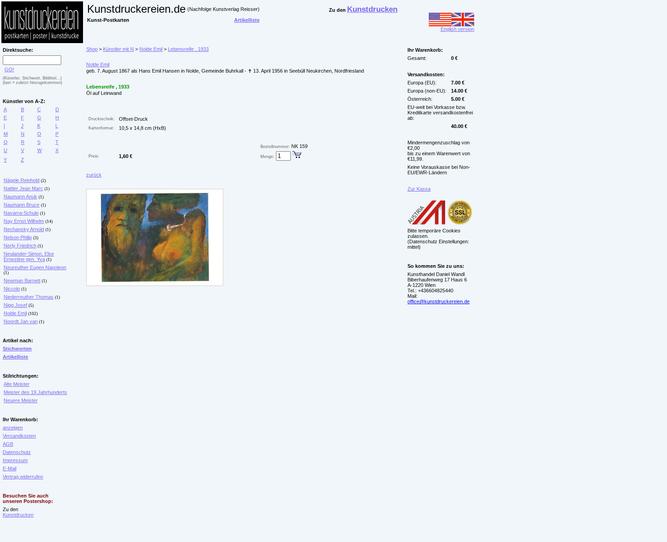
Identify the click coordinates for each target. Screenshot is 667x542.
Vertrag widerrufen (23, 476)
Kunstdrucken (18, 514)
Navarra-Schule (21, 213)
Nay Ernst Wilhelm (24, 221)
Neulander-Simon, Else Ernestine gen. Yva (29, 256)
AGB (8, 444)
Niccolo (12, 288)
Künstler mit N (118, 49)
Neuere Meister (21, 400)
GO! (9, 69)
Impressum (15, 460)
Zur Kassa (419, 189)
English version (457, 29)
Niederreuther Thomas (29, 297)
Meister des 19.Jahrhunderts (35, 392)
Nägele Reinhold (21, 180)
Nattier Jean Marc (23, 188)
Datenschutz (17, 452)
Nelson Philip (18, 237)
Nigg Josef (15, 305)
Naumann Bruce (21, 204)
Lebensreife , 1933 (188, 49)
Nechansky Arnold (24, 229)
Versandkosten (19, 436)
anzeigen (13, 427)
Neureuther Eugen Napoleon (35, 267)
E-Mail (9, 468)
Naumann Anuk (20, 196)
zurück (94, 174)
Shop (92, 49)
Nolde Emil (15, 313)
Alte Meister (16, 384)
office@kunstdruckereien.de (438, 301)
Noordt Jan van (21, 321)
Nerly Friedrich (20, 245)
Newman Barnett (22, 280)
